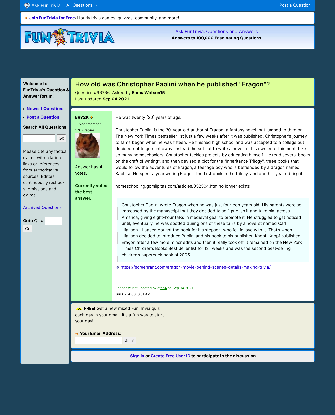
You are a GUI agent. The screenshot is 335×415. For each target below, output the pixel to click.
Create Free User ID (170, 356)
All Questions (80, 5)
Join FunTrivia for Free (52, 17)
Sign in (137, 356)
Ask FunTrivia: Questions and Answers (216, 31)
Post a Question (295, 5)
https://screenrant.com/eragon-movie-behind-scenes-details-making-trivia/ (196, 267)
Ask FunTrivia (45, 5)
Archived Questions (42, 207)
